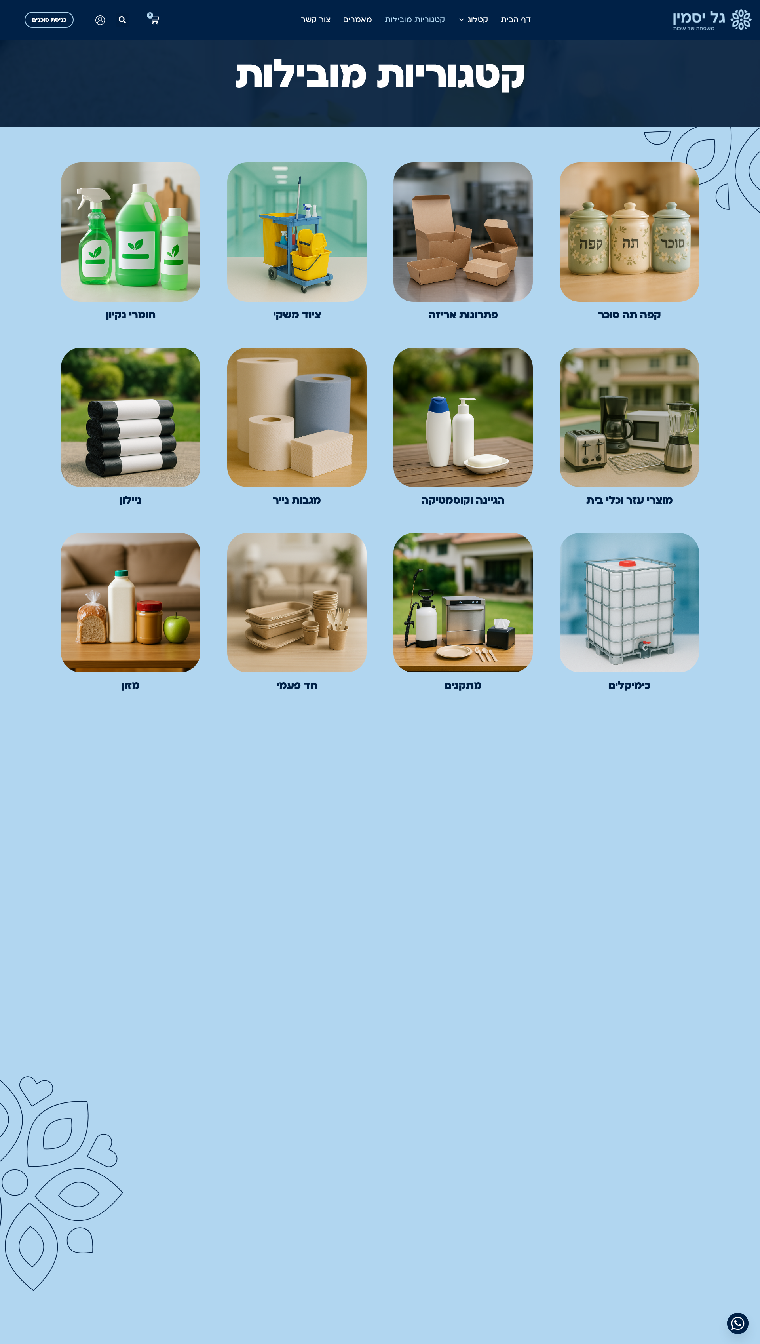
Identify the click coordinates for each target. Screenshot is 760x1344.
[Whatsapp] (738, 1323)
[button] (122, 20)
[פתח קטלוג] (462, 19)
